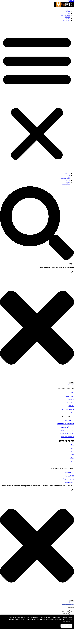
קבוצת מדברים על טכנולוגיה (66, 479)
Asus (72, 445)
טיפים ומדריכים (65, 15)
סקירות (68, 13)
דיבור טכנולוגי (70, 396)
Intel (72, 448)
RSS (72, 412)
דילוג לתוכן (71, 602)
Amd (72, 451)
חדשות (68, 11)
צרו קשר (67, 18)
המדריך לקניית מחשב (67, 427)
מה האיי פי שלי (69, 420)
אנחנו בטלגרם (66, 20)
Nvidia (72, 455)
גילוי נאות (71, 406)
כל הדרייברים (70, 461)
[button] (37, 97)
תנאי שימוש (70, 402)
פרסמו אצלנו (70, 399)
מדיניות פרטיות (66, 626)
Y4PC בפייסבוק (69, 473)
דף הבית (67, 10)
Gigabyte (71, 458)
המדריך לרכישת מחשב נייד (66, 430)
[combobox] (65, 273)
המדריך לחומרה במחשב (67, 433)
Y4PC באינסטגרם (68, 482)
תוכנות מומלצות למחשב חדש (65, 424)
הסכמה (56, 626)
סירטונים (67, 17)
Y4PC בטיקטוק (69, 476)
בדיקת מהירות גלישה (68, 409)
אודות (72, 393)
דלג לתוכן (71, 1)
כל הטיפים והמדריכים (67, 437)
